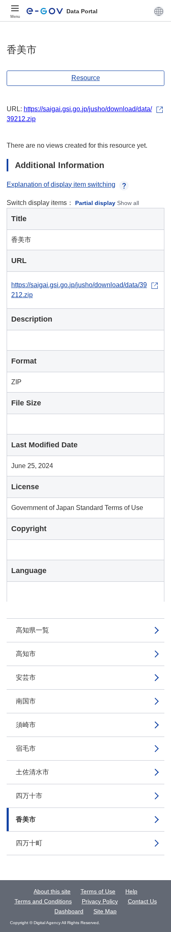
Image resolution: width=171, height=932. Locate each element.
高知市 (26, 653)
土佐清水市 (32, 772)
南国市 (26, 701)
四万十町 (29, 843)
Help (131, 891)
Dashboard (68, 911)
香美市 (26, 819)
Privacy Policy (100, 901)
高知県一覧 (32, 630)
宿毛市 (26, 748)
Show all (128, 203)
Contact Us (142, 901)
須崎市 (26, 724)
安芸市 (26, 677)
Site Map (105, 911)
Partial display (95, 203)
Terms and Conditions (43, 901)
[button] (158, 11)
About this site (52, 891)
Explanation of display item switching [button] (61, 184)
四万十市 (29, 795)
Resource (85, 77)
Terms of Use (98, 891)
